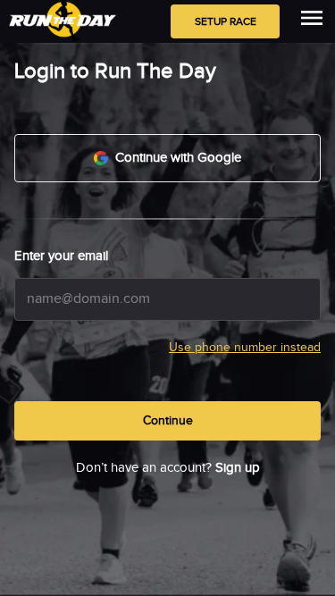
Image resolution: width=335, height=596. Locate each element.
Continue (168, 421)
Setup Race (225, 21)
